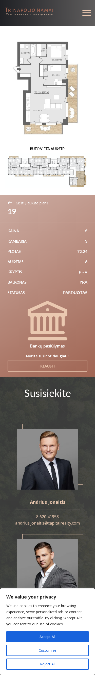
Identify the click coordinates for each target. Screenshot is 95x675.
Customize (47, 650)
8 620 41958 (47, 516)
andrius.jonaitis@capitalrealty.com (47, 523)
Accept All (47, 636)
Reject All (47, 664)
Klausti (47, 366)
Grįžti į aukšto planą (31, 203)
